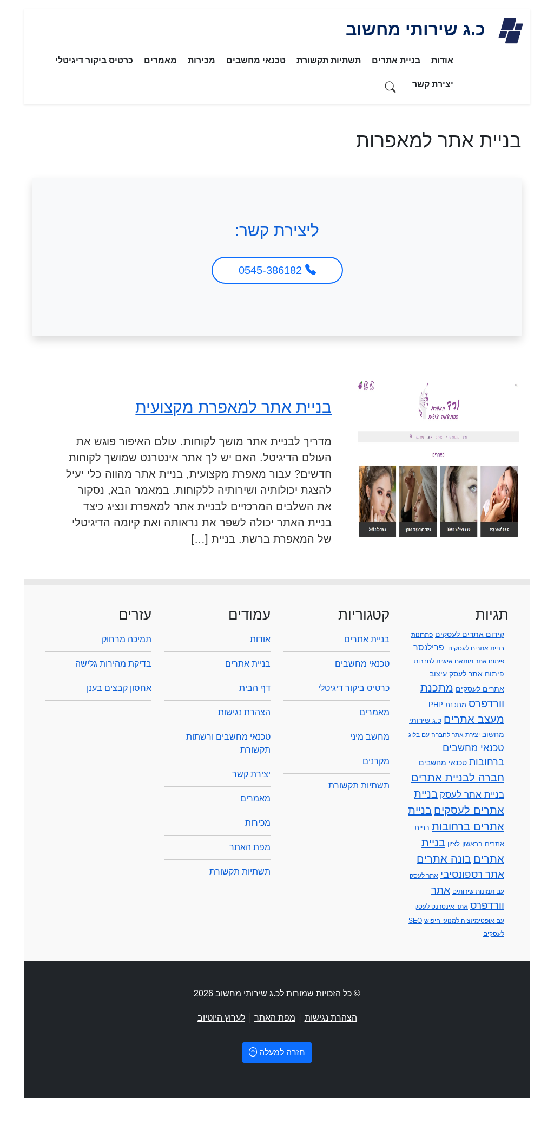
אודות (442, 60)
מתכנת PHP (447, 705)
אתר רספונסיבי (472, 874)
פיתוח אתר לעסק (476, 673)
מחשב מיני (370, 736)
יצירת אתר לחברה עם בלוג (444, 735)
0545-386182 (272, 270)
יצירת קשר (432, 84)
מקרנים (376, 761)
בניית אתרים (396, 60)
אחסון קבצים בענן (119, 688)
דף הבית (255, 688)
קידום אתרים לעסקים (469, 634)
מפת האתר (250, 847)
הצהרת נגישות (244, 712)
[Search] (390, 86)
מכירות (201, 60)
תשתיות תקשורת (328, 60)
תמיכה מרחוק (126, 639)
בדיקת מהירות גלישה (113, 663)
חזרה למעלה (281, 1052)
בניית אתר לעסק (472, 794)
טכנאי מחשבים (256, 60)
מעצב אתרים (474, 719)
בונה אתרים (444, 859)
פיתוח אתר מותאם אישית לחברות (459, 661)
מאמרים (160, 60)
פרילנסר (428, 647)
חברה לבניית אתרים (457, 778)
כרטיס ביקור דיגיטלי (94, 60)
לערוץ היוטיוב (221, 1017)
